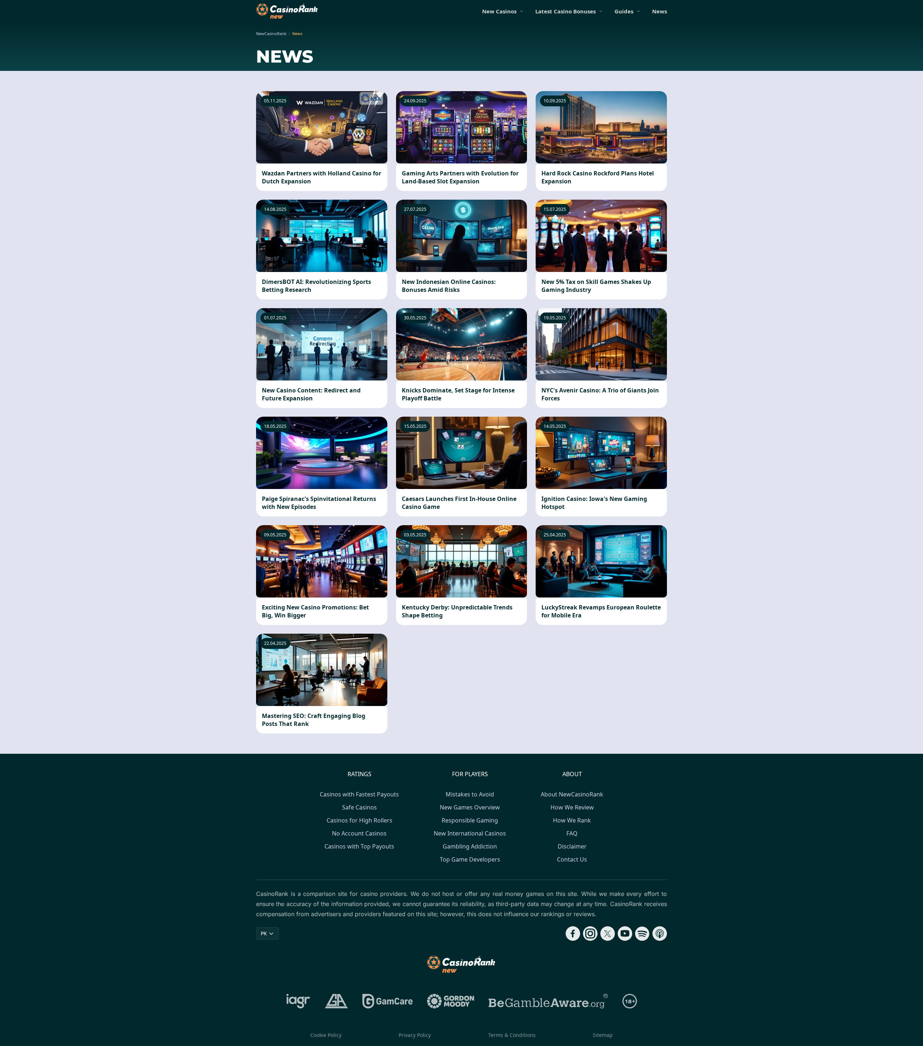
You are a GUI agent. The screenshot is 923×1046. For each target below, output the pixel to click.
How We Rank (572, 820)
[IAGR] (298, 1001)
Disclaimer (572, 846)
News (659, 11)
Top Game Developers (470, 859)
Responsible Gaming (470, 820)
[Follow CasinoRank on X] (607, 933)
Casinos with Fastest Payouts (359, 794)
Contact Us (572, 859)
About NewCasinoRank (572, 794)
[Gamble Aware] (548, 1001)
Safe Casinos (359, 807)
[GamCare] (387, 1001)
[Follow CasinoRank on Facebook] (573, 933)
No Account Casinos (359, 833)
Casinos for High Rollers (359, 820)
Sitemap (603, 1035)
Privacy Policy (415, 1035)
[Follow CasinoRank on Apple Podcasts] (659, 933)
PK (264, 933)
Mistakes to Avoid (470, 794)
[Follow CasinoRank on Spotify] (642, 933)
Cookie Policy (325, 1035)
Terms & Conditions (512, 1035)
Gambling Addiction (470, 846)
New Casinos (499, 11)
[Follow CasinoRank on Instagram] (590, 933)
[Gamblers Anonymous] (336, 1001)
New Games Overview (470, 807)
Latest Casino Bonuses (565, 11)
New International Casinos (470, 833)
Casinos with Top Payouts (359, 846)
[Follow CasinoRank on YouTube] (625, 933)
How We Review (572, 807)
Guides (623, 11)
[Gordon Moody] (450, 1001)
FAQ (572, 833)
